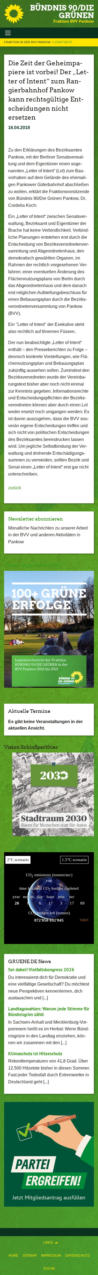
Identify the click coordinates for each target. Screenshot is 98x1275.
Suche (49, 1268)
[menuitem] (13, 1255)
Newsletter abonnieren (35, 519)
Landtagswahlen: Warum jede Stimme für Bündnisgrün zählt (48, 1011)
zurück (14, 487)
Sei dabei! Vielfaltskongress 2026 (41, 970)
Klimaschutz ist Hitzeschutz (35, 1054)
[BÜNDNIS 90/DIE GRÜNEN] (14, 13)
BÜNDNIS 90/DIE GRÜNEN (62, 11)
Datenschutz (77, 1255)
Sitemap (30, 1255)
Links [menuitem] (48, 1242)
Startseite (63, 42)
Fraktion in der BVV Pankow (27, 42)
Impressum (51, 1255)
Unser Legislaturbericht (33, 565)
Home (13, 1255)
